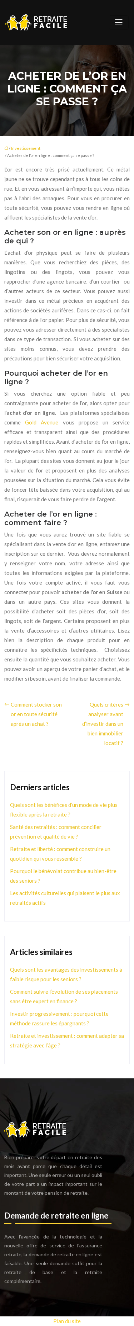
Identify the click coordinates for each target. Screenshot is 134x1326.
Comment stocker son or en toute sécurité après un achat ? (36, 714)
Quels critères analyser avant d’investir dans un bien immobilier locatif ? (102, 723)
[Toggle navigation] (119, 22)
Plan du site (67, 1321)
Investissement (25, 148)
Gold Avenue (44, 422)
